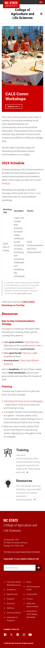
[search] (41, 2)
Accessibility (32, 594)
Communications (14, 613)
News (29, 582)
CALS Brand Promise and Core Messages (23, 401)
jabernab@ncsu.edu (24, 293)
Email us (6, 183)
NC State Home (11, 4)
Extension (11, 603)
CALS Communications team (19, 117)
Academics (11, 589)
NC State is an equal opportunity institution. (22, 552)
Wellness (10, 608)
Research (11, 599)
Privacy (30, 599)
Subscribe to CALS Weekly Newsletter (32, 614)
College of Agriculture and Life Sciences (22, 14)
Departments (12, 594)
